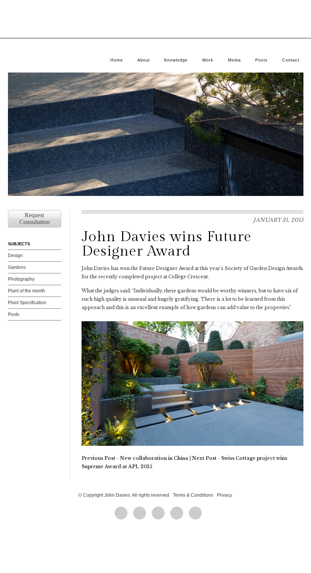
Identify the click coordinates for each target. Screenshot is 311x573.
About (143, 60)
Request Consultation (34, 218)
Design (15, 255)
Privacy (224, 495)
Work (208, 60)
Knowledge (176, 60)
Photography (21, 279)
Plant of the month (26, 291)
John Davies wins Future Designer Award (166, 244)
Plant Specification (27, 302)
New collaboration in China (154, 458)
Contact (290, 60)
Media (234, 60)
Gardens (17, 267)
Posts (261, 60)
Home (116, 60)
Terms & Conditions (193, 495)
